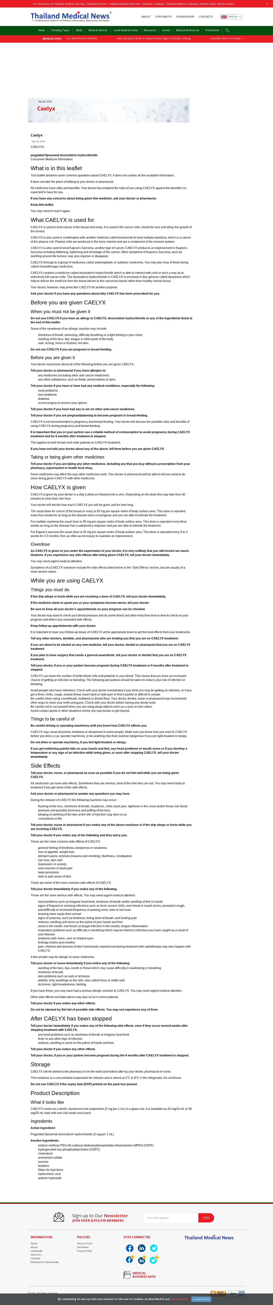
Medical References (187, 30)
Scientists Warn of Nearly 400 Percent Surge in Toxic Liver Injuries (230, 38)
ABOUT (146, 16)
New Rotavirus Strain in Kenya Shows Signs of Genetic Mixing (134, 38)
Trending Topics (60, 30)
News (41, 30)
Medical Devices (98, 30)
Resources (150, 30)
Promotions (212, 30)
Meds (79, 30)
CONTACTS (206, 16)
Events (166, 30)
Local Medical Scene (125, 30)
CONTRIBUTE (163, 16)
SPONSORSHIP (185, 16)
